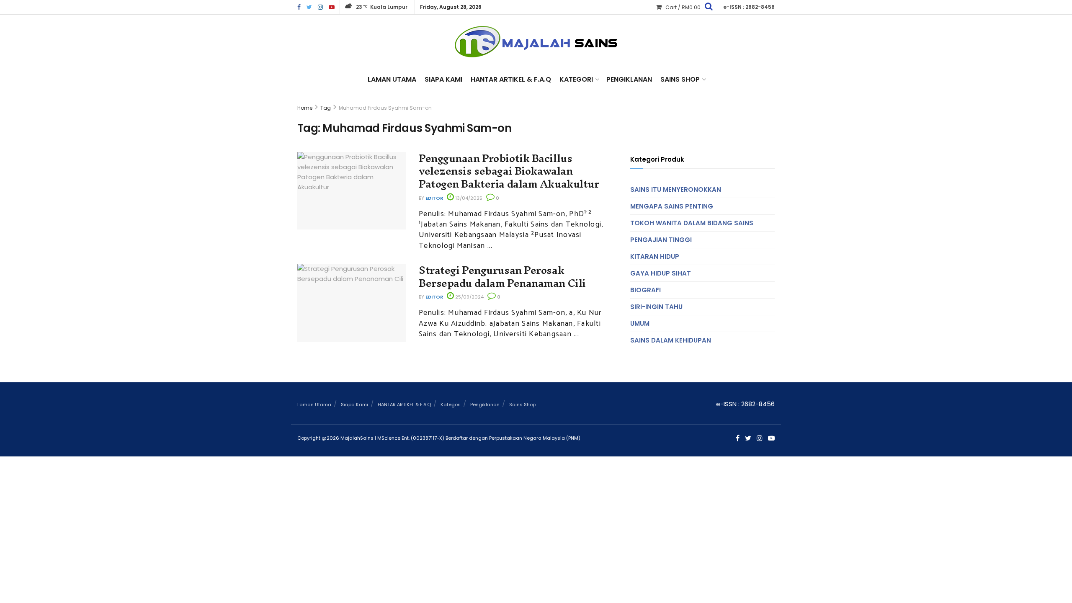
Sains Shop (680, 79)
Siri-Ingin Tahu (656, 306)
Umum (639, 323)
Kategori (576, 79)
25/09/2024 (469, 297)
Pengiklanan (629, 79)
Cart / (683, 7)
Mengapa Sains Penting (671, 206)
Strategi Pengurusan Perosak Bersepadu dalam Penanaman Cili (502, 276)
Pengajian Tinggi (661, 239)
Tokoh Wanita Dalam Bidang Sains (691, 223)
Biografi (645, 290)
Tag (325, 107)
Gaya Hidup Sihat (660, 273)
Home (304, 107)
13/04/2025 (468, 198)
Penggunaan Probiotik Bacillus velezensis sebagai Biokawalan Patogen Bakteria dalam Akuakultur (509, 171)
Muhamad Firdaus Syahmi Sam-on (385, 107)
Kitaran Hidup (654, 256)
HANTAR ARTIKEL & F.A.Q (511, 79)
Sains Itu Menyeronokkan (675, 189)
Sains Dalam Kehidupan (670, 340)
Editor (434, 198)
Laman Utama (392, 79)
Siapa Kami (443, 79)
